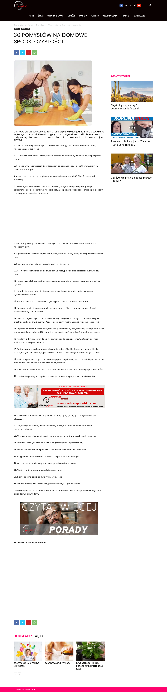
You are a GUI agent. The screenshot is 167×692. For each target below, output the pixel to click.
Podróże (71, 15)
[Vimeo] (135, 5)
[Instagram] (126, 5)
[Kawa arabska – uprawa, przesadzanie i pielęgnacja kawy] (90, 651)
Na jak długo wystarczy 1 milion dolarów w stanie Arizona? (127, 107)
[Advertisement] (59, 216)
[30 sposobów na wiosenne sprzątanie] (28, 651)
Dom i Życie (40, 25)
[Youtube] (139, 5)
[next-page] (19, 674)
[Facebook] (121, 5)
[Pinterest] (28, 52)
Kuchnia (95, 15)
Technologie (138, 15)
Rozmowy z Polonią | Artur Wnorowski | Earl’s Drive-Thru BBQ (131, 143)
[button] (150, 5)
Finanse (125, 15)
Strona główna (20, 25)
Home (31, 15)
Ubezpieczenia (110, 15)
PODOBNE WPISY (23, 636)
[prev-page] (15, 674)
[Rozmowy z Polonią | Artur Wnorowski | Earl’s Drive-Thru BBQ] (132, 127)
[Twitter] (130, 5)
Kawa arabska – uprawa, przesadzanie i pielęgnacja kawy (89, 666)
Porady (31, 25)
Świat (41, 15)
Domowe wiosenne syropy (57, 663)
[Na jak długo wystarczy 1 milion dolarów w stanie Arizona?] (132, 91)
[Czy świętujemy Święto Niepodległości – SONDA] (132, 164)
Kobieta (83, 15)
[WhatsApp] (34, 52)
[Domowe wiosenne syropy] (59, 651)
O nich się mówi (55, 15)
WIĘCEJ (39, 636)
